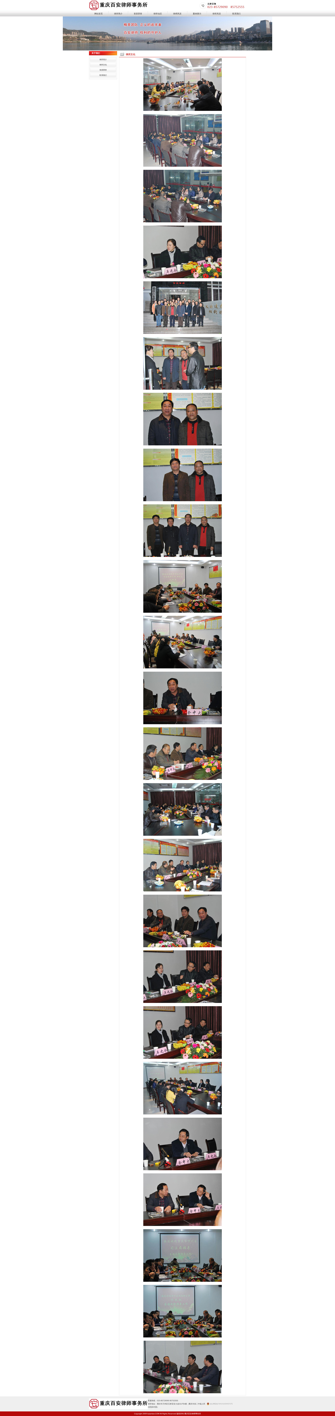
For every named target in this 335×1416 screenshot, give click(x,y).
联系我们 (236, 14)
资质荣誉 (138, 14)
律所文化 (103, 65)
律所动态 (157, 14)
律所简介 (118, 14)
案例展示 (197, 14)
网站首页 (98, 14)
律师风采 (177, 14)
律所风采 (217, 14)
